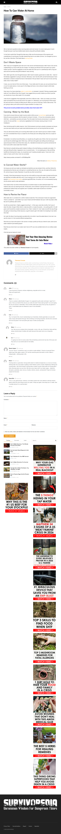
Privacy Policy (7, 826)
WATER (8, 6)
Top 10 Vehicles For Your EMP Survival (19, 456)
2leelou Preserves (52, 161)
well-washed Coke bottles (15, 179)
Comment (7, 399)
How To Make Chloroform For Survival (19, 462)
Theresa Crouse (20, 260)
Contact (30, 826)
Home (5, 6)
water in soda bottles (26, 91)
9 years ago (16, 288)
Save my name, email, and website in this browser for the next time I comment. (25, 431)
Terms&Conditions (16, 826)
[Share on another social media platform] (56, 253)
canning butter (28, 58)
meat (18, 121)
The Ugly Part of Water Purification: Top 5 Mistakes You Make (19, 468)
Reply (11, 294)
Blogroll (24, 826)
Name (6, 418)
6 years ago (17, 337)
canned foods (42, 115)
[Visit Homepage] (30, 2)
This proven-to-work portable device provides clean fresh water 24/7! (23, 108)
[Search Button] (56, 2)
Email (6, 425)
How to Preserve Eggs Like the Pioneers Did (19, 474)
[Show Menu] (4, 2)
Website (34, 425)
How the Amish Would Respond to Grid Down (19, 450)
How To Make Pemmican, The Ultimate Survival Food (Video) (19, 444)
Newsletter (37, 826)
